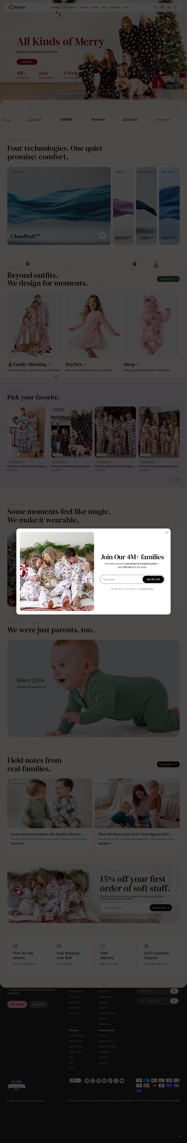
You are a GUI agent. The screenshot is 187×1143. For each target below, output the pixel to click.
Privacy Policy (147, 589)
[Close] (166, 533)
